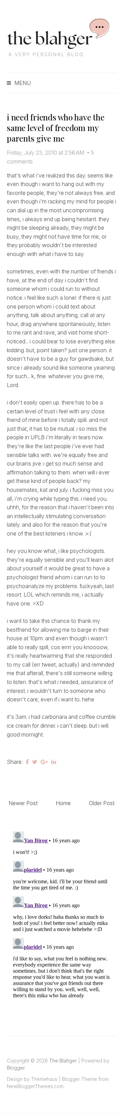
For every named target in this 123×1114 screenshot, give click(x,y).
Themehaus (44, 1079)
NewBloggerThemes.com (35, 1086)
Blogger (16, 1068)
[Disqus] (61, 914)
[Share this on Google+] (44, 761)
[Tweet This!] (34, 761)
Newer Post (23, 803)
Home (63, 803)
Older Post (101, 803)
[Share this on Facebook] (27, 761)
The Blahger (63, 1060)
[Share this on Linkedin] (54, 761)
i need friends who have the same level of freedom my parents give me (56, 128)
